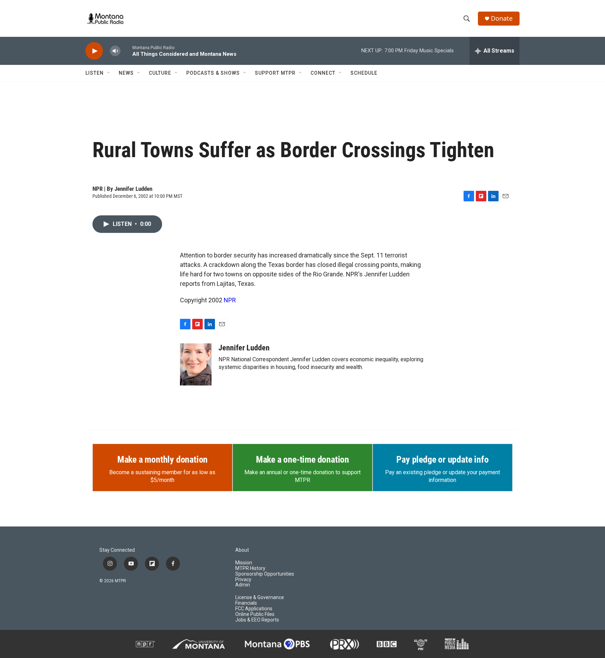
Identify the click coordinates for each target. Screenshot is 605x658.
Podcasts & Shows (213, 73)
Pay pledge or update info (442, 459)
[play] (94, 51)
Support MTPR (275, 73)
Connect (323, 73)
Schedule (363, 73)
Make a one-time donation (302, 459)
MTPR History (250, 568)
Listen (94, 73)
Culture (160, 73)
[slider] (126, 50)
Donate (502, 18)
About (242, 550)
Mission (243, 562)
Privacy (243, 579)
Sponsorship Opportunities (264, 574)
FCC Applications (253, 608)
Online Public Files (254, 614)
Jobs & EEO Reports (257, 620)
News (126, 73)
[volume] (115, 51)
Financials (246, 603)
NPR (230, 300)
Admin (242, 585)
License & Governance (259, 597)
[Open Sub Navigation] (109, 73)
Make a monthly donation (162, 459)
